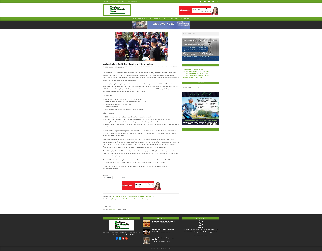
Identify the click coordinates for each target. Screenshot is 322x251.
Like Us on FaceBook (200, 129)
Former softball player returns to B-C (193, 77)
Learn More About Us (200, 235)
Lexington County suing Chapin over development (196, 75)
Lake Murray (169, 66)
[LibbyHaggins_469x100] (198, 6)
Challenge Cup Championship (152, 66)
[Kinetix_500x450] (200, 93)
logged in (112, 209)
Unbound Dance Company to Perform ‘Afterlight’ (196, 71)
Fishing (163, 66)
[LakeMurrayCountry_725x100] (161, 21)
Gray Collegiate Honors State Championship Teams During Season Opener (130, 199)
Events (128, 66)
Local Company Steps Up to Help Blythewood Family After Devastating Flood (133, 196)
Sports (133, 66)
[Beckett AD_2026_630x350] (200, 39)
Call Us (200, 227)
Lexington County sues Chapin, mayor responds (196, 73)
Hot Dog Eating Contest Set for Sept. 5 (193, 69)
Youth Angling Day (119, 67)
